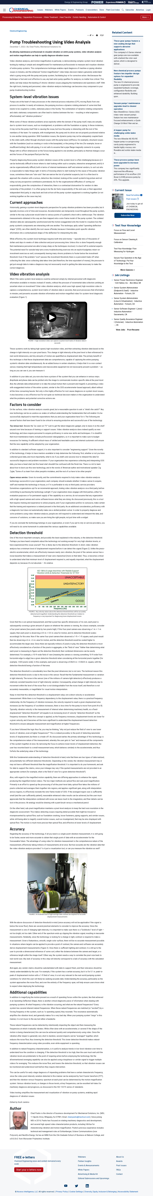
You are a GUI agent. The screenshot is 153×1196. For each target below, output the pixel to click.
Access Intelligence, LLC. (27, 1192)
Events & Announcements (88, 1165)
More (144, 17)
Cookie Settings (76, 1192)
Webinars (49, 10)
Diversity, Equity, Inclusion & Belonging (100, 1192)
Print (97, 35)
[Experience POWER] (116, 2)
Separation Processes (32, 17)
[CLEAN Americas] (146, 2)
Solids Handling (79, 17)
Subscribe (130, 10)
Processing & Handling (12, 17)
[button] (123, 10)
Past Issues (121, 1165)
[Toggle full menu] (4, 10)
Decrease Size (88, 35)
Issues (40, 10)
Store (101, 10)
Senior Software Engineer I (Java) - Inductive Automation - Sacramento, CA (128, 312)
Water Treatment (51, 17)
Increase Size (93, 35)
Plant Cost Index (113, 10)
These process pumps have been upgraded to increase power (126, 163)
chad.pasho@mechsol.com (79, 1117)
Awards (119, 1161)
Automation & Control (97, 17)
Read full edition (133, 195)
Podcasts (80, 10)
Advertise (140, 10)
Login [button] (148, 10)
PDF (102, 35)
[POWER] (97, 2)
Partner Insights (84, 1161)
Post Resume (133, 330)
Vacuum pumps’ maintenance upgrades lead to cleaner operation (127, 106)
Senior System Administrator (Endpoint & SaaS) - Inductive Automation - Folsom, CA (126, 291)
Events (71, 10)
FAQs (118, 1170)
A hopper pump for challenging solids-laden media (125, 133)
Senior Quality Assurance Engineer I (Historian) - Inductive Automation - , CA (128, 322)
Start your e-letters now (28, 1169)
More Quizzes (126, 270)
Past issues (131, 199)
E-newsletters (92, 10)
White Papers (60, 10)
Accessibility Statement (128, 1192)
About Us (120, 1157)
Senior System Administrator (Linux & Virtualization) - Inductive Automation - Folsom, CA (128, 301)
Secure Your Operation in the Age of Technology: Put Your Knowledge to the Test (127, 261)
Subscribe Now (127, 215)
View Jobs (120, 330)
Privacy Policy (62, 1192)
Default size (90, 35)
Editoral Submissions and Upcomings (93, 1178)
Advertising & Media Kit (88, 1174)
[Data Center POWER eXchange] (133, 2)
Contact (119, 1174)
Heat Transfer (65, 17)
